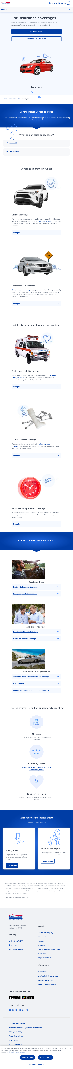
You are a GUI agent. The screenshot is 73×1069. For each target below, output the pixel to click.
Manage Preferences (36, 1064)
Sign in (63, 3)
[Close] (71, 1048)
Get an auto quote (36, 31)
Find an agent (48, 861)
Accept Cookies (45, 1057)
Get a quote (12, 866)
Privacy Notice (20, 1052)
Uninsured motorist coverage (24, 639)
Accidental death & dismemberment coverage (31, 677)
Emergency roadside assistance (25, 594)
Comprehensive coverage (21, 290)
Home (5, 99)
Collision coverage (44, 221)
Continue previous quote (36, 39)
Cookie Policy (11, 1052)
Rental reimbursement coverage (25, 587)
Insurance (12, 99)
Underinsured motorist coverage (25, 632)
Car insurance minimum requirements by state (31, 690)
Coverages (5, 9)
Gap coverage (18, 683)
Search (54, 3)
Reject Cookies (27, 1057)
